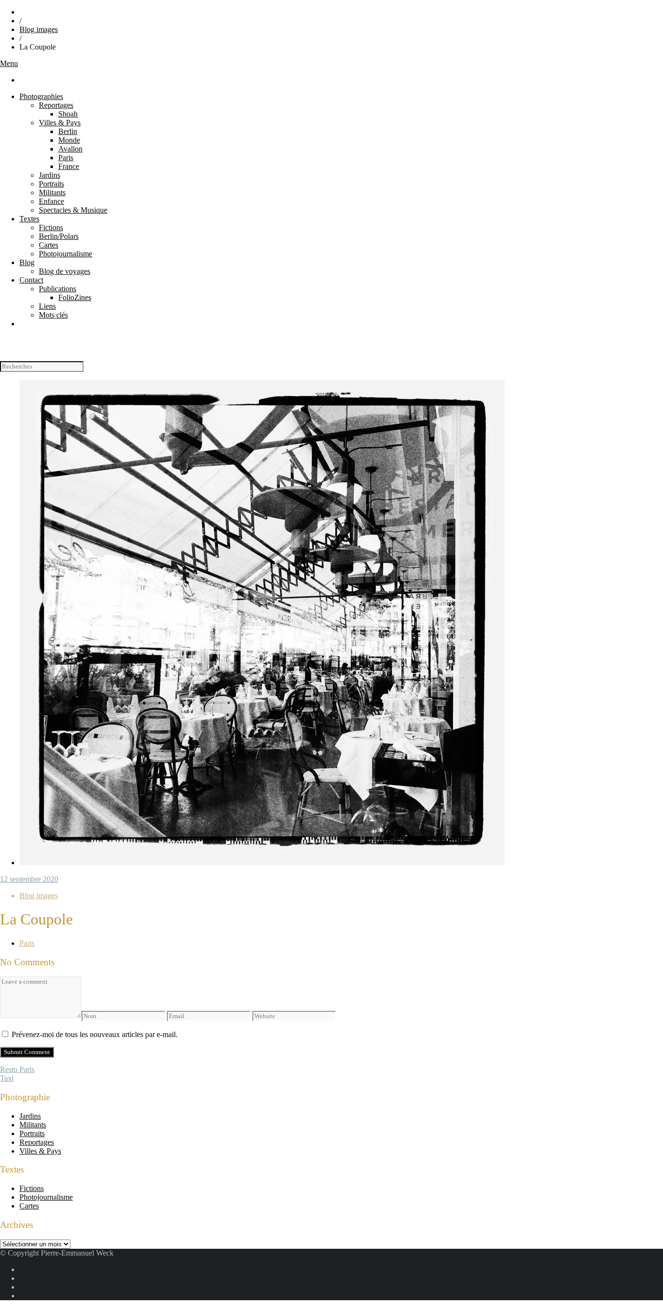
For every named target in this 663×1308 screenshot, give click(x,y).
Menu (9, 63)
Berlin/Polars (59, 236)
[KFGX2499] (262, 862)
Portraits (51, 184)
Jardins (49, 175)
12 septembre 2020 (29, 879)
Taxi (7, 1078)
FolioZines (74, 297)
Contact (31, 280)
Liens (47, 306)
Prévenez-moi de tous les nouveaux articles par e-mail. (95, 1034)
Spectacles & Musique (73, 210)
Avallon (70, 149)
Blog (26, 262)
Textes (29, 219)
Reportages (56, 105)
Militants (52, 192)
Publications (57, 289)
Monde (69, 140)
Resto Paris (17, 1069)
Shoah (68, 114)
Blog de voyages (64, 271)
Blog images (38, 29)
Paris (65, 157)
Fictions (51, 227)
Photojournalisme (65, 254)
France (68, 166)
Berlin (67, 131)
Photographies (41, 96)
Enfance (51, 201)
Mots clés (53, 315)
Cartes (48, 245)
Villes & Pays (60, 122)
